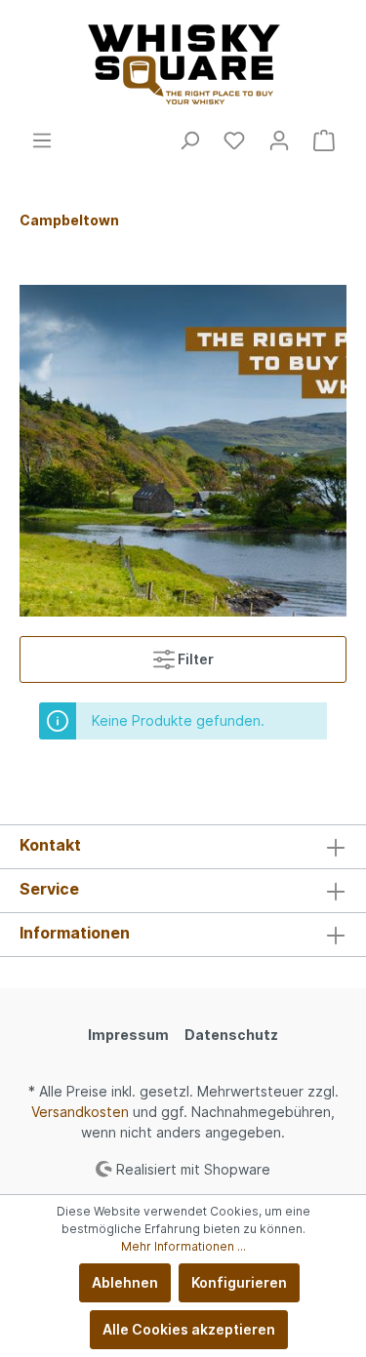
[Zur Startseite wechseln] (183, 64)
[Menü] (42, 140)
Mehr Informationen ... (183, 1246)
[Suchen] (189, 140)
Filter (194, 659)
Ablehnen (125, 1282)
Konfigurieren (239, 1282)
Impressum (128, 1034)
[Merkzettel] (234, 140)
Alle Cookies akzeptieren (188, 1329)
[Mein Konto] (279, 140)
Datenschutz (231, 1034)
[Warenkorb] (324, 140)
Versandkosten (80, 1111)
